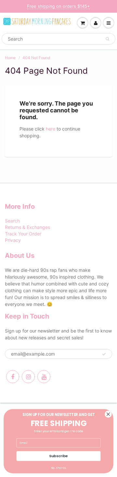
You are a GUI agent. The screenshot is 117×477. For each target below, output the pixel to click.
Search (12, 220)
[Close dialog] (108, 414)
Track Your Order (23, 233)
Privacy (13, 240)
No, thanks (58, 468)
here (50, 129)
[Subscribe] (104, 354)
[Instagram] (28, 376)
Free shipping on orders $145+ (58, 6)
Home (10, 57)
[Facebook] (12, 376)
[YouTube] (43, 376)
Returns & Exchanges (27, 227)
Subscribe (58, 455)
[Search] (107, 39)
